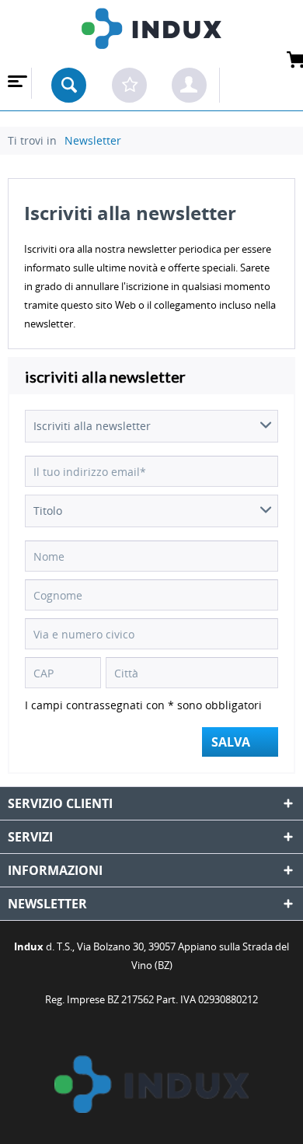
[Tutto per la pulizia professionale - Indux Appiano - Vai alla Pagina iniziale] (151, 34)
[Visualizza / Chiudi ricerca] (68, 85)
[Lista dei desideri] (129, 85)
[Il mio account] (189, 85)
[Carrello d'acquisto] (265, 84)
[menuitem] (16, 83)
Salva (230, 741)
